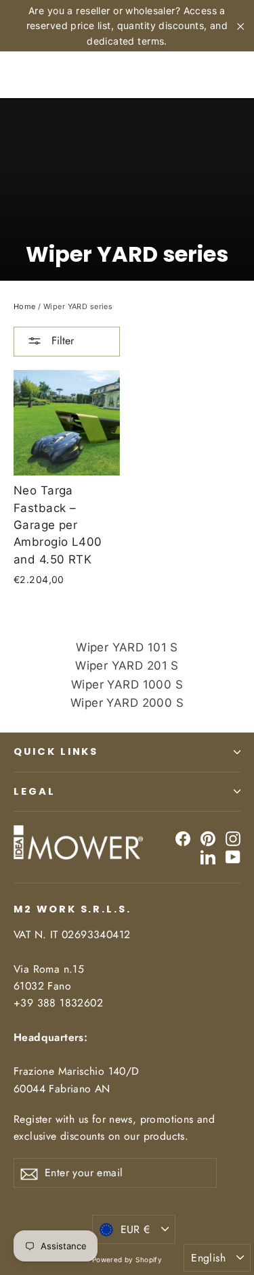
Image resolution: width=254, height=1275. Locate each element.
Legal (35, 791)
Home (25, 306)
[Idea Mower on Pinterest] (207, 838)
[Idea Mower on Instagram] (233, 838)
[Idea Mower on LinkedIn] (207, 857)
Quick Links (56, 751)
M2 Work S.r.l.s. (72, 909)
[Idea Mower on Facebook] (182, 838)
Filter (61, 340)
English (208, 1258)
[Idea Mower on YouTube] (233, 857)
